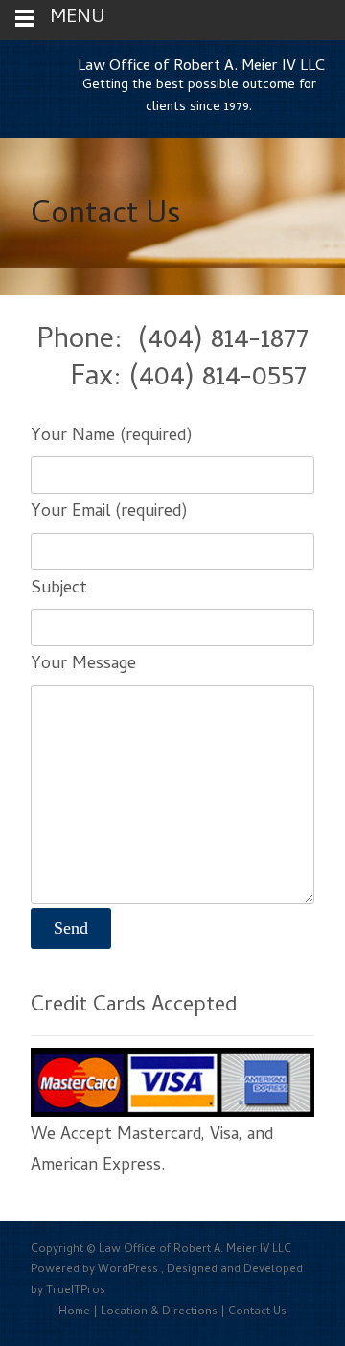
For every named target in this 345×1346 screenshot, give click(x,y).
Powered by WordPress (96, 1270)
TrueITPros (75, 1291)
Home (74, 1312)
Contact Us (257, 1312)
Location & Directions (159, 1312)
